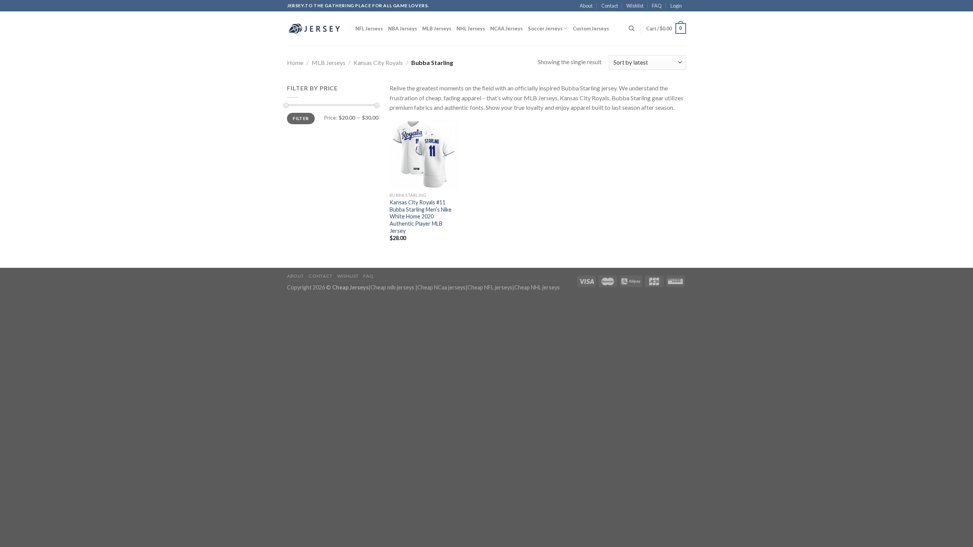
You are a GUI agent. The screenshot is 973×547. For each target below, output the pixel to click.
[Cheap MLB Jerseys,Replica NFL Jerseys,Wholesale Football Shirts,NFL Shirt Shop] (315, 28)
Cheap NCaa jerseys (441, 287)
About (586, 6)
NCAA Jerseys (506, 28)
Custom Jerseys (591, 28)
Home (295, 62)
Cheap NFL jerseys (489, 287)
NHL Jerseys (470, 28)
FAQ (657, 6)
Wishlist (634, 6)
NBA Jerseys (402, 28)
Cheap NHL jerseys (537, 287)
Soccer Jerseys (545, 28)
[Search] (631, 28)
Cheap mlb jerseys (392, 287)
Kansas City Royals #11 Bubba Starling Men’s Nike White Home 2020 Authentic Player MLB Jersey (421, 216)
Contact (609, 6)
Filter (301, 118)
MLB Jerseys (436, 28)
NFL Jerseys (369, 28)
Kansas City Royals (378, 62)
